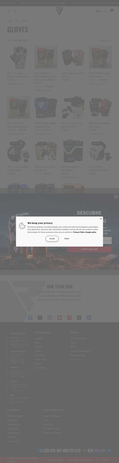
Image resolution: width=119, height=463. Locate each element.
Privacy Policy (79, 232)
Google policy (90, 232)
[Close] (100, 218)
